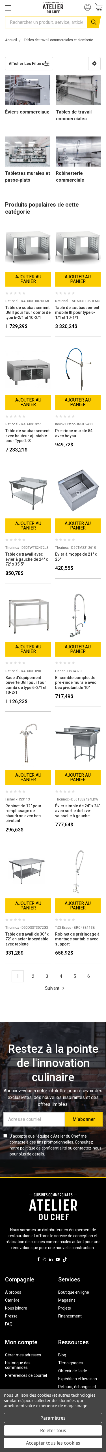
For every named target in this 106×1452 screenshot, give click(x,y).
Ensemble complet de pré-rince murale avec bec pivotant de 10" (75, 682)
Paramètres (53, 1418)
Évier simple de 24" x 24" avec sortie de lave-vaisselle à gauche (77, 811)
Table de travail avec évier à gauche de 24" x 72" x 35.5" (26, 559)
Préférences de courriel (26, 1375)
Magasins (66, 1300)
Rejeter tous (53, 1430)
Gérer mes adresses (23, 1355)
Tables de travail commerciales (74, 115)
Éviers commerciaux (27, 112)
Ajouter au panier (28, 279)
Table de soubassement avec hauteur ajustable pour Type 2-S (27, 435)
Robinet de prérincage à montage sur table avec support (77, 939)
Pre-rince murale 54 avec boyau (73, 433)
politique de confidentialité (43, 1148)
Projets (64, 1308)
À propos (13, 1292)
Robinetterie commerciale (70, 177)
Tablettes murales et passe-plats (27, 177)
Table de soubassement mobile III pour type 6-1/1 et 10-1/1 (77, 312)
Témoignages (70, 1363)
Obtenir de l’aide (72, 1371)
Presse (11, 1316)
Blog (62, 1355)
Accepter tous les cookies (53, 1443)
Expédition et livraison (77, 1379)
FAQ (8, 1324)
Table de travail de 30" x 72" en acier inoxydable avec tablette (27, 939)
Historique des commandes (18, 1365)
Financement (70, 1316)
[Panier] (100, 7)
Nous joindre (16, 1308)
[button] (94, 63)
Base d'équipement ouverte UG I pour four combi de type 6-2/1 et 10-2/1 (25, 685)
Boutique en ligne (73, 1292)
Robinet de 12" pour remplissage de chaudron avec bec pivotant (23, 813)
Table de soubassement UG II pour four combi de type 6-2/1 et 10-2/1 (28, 312)
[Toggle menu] (8, 8)
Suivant (52, 988)
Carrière (12, 1300)
